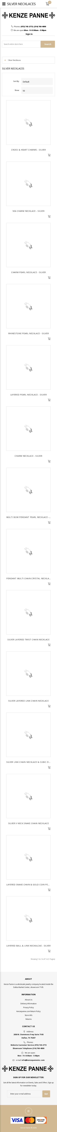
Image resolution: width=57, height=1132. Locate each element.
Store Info (28, 1015)
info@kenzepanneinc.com (33, 1060)
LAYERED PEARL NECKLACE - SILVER (28, 394)
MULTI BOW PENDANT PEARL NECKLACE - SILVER (31, 517)
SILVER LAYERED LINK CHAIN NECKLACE (28, 700)
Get (46, 1094)
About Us (28, 1000)
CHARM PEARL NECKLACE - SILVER (28, 272)
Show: (17, 90)
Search (47, 44)
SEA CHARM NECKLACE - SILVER (29, 211)
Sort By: (16, 81)
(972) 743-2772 (27, 27)
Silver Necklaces (14, 60)
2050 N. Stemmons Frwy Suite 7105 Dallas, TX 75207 (28, 1036)
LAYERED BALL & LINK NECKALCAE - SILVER (28, 945)
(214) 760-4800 (40, 27)
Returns (29, 1019)
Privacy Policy (28, 1007)
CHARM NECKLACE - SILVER (28, 456)
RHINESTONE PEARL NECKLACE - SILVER (28, 333)
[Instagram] (28, 1111)
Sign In (29, 34)
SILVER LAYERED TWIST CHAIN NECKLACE (28, 639)
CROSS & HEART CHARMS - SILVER (28, 149)
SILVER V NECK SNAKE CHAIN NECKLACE (28, 823)
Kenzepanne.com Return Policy (28, 1011)
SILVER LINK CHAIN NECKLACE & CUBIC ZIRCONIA (31, 762)
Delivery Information (28, 1003)
